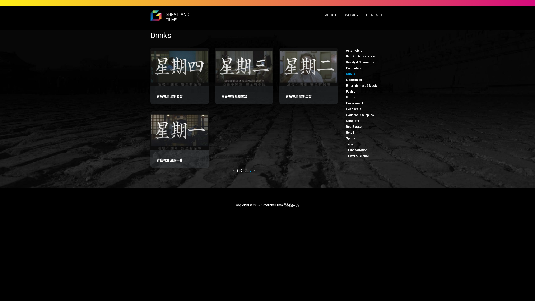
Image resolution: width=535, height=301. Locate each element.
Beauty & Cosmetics (360, 62)
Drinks (350, 74)
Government (354, 103)
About (331, 15)
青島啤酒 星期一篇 (170, 160)
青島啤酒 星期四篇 (170, 96)
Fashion (351, 91)
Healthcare (353, 109)
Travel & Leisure (357, 156)
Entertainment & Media (362, 85)
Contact (374, 15)
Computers (354, 68)
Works (351, 15)
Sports (350, 138)
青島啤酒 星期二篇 (299, 96)
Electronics (354, 80)
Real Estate (354, 126)
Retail (350, 132)
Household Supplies (360, 115)
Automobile (354, 50)
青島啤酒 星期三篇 (234, 96)
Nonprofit (352, 120)
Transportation (356, 150)
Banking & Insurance (360, 56)
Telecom (352, 144)
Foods (350, 97)
